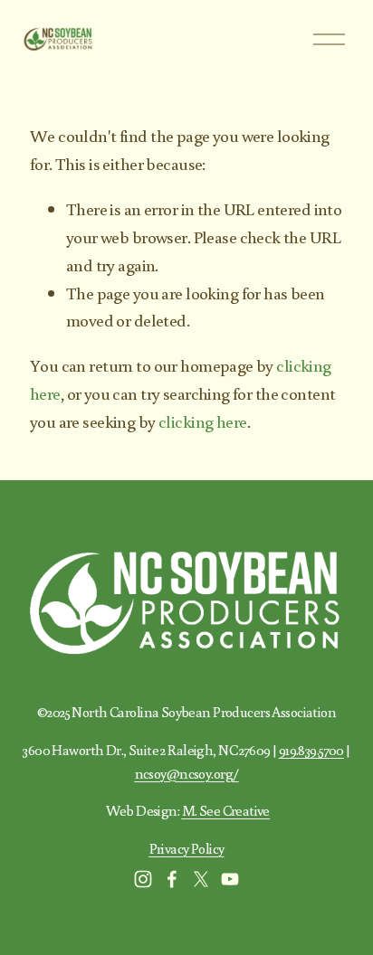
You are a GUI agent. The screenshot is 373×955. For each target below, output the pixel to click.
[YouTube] (230, 879)
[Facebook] (172, 879)
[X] (201, 879)
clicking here (202, 421)
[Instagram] (143, 879)
